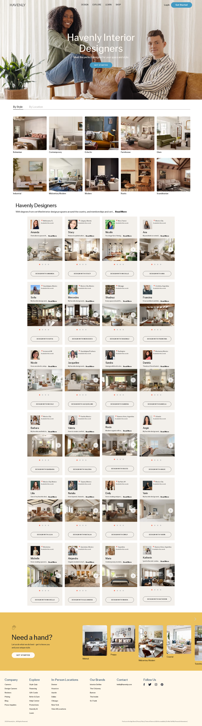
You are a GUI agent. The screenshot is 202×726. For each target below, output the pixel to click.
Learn (31, 713)
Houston (55, 689)
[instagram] (156, 684)
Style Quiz (33, 684)
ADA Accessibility (160, 721)
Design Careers (11, 689)
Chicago (121, 286)
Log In (167, 5)
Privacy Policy (140, 721)
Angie (146, 427)
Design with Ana (157, 273)
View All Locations (58, 709)
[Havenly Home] (25, 5)
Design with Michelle (45, 600)
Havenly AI (33, 709)
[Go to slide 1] (39, 264)
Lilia (33, 493)
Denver (54, 684)
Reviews (8, 693)
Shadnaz (110, 297)
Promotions (34, 705)
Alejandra (73, 558)
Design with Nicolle (119, 273)
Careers (8, 684)
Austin (54, 693)
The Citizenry (95, 689)
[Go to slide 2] (42, 264)
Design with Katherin (157, 599)
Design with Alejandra (82, 600)
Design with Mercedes (82, 339)
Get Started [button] (101, 65)
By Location (36, 106)
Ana (145, 232)
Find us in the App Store (129, 721)
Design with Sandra (120, 404)
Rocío (108, 427)
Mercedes (73, 297)
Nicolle (109, 232)
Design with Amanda (45, 273)
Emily (108, 493)
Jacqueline (73, 362)
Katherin (147, 557)
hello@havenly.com (124, 684)
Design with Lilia (45, 534)
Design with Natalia (82, 534)
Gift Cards (33, 693)
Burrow (93, 693)
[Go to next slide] (58, 249)
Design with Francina (157, 339)
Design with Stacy (82, 273)
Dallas (53, 697)
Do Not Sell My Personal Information (176, 721)
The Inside (94, 697)
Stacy (71, 232)
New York (55, 705)
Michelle (35, 558)
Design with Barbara (44, 469)
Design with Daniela (157, 404)
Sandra (109, 362)
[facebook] (144, 684)
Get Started (181, 5)
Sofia (33, 297)
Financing (33, 689)
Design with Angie (157, 469)
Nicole (34, 362)
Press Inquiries (10, 705)
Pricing (7, 697)
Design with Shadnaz (119, 339)
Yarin (145, 493)
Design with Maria (119, 600)
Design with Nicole (45, 404)
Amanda (35, 232)
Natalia (71, 493)
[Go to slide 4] (48, 264)
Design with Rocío (119, 468)
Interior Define (96, 684)
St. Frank (93, 701)
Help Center (34, 701)
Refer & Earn (34, 697)
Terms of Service (150, 721)
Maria (108, 558)
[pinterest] (162, 684)
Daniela (147, 362)
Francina (147, 297)
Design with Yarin (157, 534)
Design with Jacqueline (82, 404)
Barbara (35, 427)
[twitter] (149, 684)
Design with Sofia (45, 339)
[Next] (195, 619)
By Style (18, 106)
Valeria (71, 427)
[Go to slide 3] (45, 264)
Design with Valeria (82, 469)
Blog (6, 701)
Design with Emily (120, 534)
